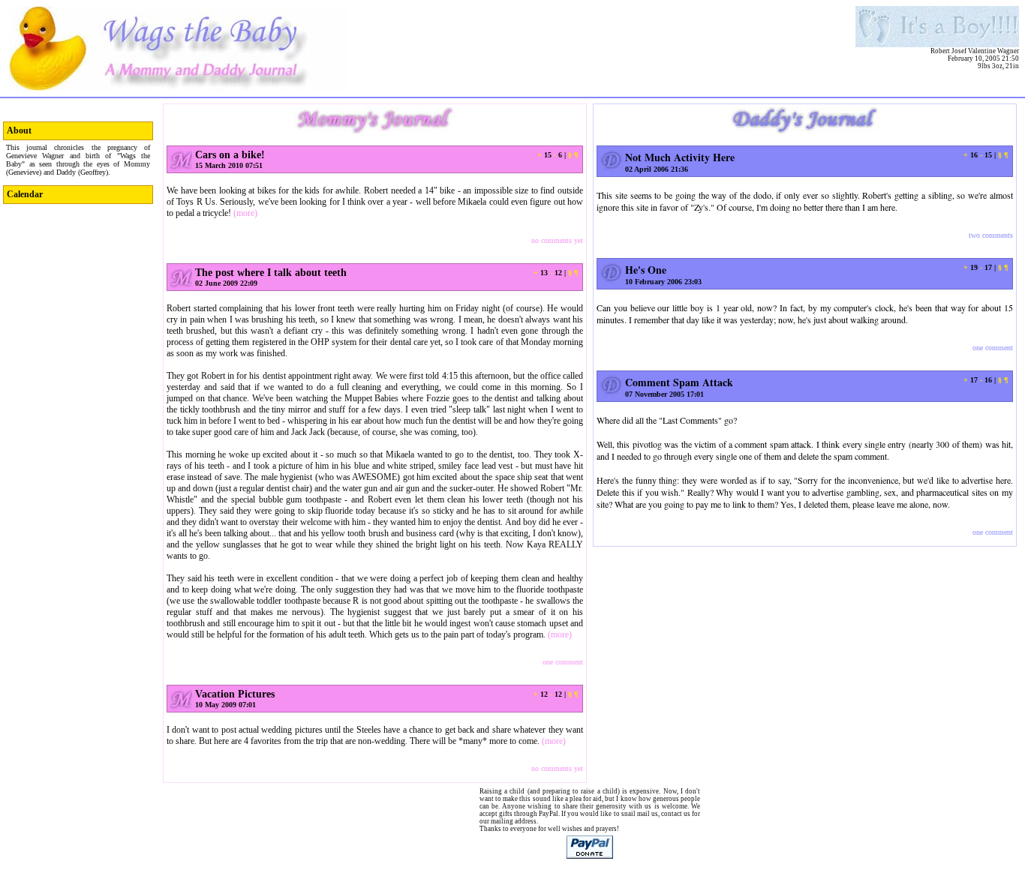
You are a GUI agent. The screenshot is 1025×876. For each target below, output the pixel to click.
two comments (991, 235)
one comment (563, 662)
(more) (245, 213)
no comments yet (557, 240)
